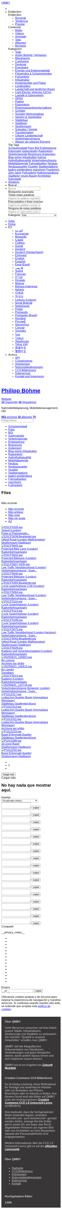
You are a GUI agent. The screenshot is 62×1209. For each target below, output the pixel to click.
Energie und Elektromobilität (32, 70)
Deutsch (20, 249)
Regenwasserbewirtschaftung (33, 107)
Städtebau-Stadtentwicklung (18, 703)
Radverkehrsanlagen (14, 551)
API (17, 357)
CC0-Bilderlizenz (25, 370)
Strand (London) (11, 530)
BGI (37, 148)
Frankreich (52, 169)
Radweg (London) (12, 678)
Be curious (7, 660)
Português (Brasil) (26, 315)
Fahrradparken (38, 163)
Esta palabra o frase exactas (25, 201)
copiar (36, 807)
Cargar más (8, 774)
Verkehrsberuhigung (27, 138)
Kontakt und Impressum (29, 376)
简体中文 (20, 347)
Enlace (5, 987)
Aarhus (41, 157)
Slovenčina (22, 324)
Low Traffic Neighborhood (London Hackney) (28, 632)
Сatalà (19, 239)
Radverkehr (22, 104)
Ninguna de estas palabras (24, 208)
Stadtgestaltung (48, 166)
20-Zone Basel (10, 743)
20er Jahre (14, 172)
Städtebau (21, 120)
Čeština (20, 242)
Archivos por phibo (12, 663)
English (19, 258)
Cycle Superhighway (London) (20, 604)
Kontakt (16, 1183)
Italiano (19, 289)
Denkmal (20, 64)
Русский (20, 321)
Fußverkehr (22, 76)
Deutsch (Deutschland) (29, 252)
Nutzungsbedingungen (29, 367)
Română (20, 318)
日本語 (19, 292)
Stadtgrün (21, 123)
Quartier (33, 166)
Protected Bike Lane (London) (19, 548)
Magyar (19, 283)
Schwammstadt (17, 148)
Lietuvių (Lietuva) (25, 299)
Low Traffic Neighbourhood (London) (23, 567)
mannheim (39, 169)
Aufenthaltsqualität (19, 160)
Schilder (20, 110)
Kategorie (14, 215)
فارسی (19, 267)
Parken (19, 101)
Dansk (19, 246)
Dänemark (14, 151)
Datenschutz (22, 373)
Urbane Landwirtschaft (29, 135)
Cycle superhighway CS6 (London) (22, 586)
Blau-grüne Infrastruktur (22, 157)
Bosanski (21, 236)
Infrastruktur (22, 79)
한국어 (19, 296)
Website (6, 399)
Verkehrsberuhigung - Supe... (19, 570)
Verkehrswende (17, 154)
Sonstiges (7, 672)
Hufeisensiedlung (47, 172)
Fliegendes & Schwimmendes (33, 73)
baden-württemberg (20, 169)
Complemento (23, 360)
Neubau (53, 163)
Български (22, 233)
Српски (19, 327)
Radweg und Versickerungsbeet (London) (26, 651)
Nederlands (22, 306)
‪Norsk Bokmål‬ (23, 302)
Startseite (17, 1168)
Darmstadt (14, 178)
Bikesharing (22, 58)
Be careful (7, 669)
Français (20, 274)
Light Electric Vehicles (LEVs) (33, 92)
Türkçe (19, 338)
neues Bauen (29, 175)
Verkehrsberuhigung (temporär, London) (25, 688)
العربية (19, 230)
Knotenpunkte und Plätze (30, 83)
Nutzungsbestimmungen (27, 1177)
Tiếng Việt (21, 344)
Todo (18, 52)
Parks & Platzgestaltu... (15, 533)
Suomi (19, 270)
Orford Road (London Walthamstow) (23, 539)
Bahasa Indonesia (26, 286)
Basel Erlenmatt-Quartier (16, 734)
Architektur (44, 175)
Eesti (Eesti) (22, 264)
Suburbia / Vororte (26, 129)
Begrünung (35, 154)
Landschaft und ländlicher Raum (35, 89)
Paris (31, 148)
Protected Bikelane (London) (18, 558)
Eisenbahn (21, 67)
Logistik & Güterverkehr (29, 95)
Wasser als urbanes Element (32, 141)
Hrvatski (20, 280)
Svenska (20, 330)
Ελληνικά (20, 255)
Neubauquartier (17, 166)
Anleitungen (22, 364)
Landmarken (22, 86)
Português (21, 312)
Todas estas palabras (21, 194)
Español (20, 261)
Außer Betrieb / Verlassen (30, 55)
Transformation (24, 132)
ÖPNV (19, 98)
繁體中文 (20, 351)
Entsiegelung (48, 148)
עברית (19, 277)
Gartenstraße (30, 151)
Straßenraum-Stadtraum (16, 542)
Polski (19, 309)
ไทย (17, 334)
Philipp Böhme (20, 390)
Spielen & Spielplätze (28, 117)
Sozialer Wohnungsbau (29, 113)
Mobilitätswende (18, 163)
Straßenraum (23, 126)
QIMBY (5, 2)
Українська (22, 341)
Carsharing (22, 61)
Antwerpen (48, 154)
